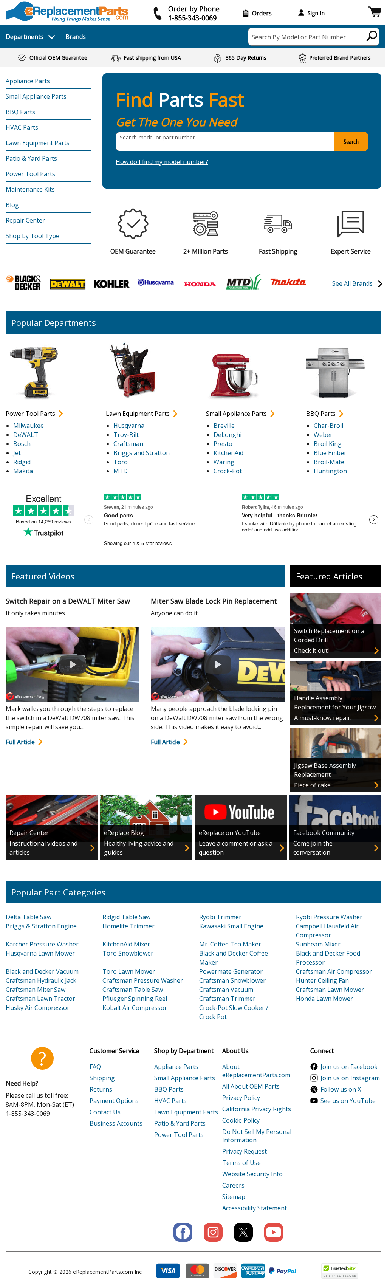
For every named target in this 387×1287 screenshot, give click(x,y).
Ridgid (22, 462)
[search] (372, 35)
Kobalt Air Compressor (134, 1008)
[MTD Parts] (244, 283)
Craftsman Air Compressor (334, 971)
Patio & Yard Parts (31, 158)
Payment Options (114, 1101)
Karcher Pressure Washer (42, 944)
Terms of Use (241, 1162)
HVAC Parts (22, 127)
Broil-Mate (329, 462)
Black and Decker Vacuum (42, 971)
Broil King (328, 444)
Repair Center (25, 220)
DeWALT (25, 435)
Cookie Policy (241, 1120)
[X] (243, 1232)
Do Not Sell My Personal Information (256, 1135)
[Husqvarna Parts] (156, 282)
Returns (101, 1089)
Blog (12, 205)
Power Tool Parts (30, 174)
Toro (120, 462)
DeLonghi (227, 435)
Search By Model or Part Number (299, 37)
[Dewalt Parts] (68, 283)
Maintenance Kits (30, 189)
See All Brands (352, 283)
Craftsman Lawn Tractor (40, 998)
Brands (75, 37)
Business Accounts (116, 1123)
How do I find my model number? (162, 162)
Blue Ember (330, 453)
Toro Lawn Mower (128, 971)
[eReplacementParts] (67, 11)
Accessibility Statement (254, 1208)
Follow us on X (340, 1089)
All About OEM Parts (251, 1086)
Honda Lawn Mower (324, 998)
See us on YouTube (348, 1101)
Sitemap (233, 1197)
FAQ (95, 1066)
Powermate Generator (231, 971)
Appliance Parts (28, 81)
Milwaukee (28, 425)
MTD (120, 471)
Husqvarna (128, 425)
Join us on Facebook (349, 1066)
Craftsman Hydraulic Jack (41, 980)
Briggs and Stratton (141, 453)
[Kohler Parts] (112, 283)
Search (351, 142)
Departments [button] (24, 37)
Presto (223, 444)
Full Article (20, 742)
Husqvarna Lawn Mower (40, 953)
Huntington (330, 471)
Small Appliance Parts (36, 96)
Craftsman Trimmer (227, 998)
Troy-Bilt (126, 435)
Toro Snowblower (127, 953)
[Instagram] (213, 1232)
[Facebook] (182, 1232)
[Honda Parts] (200, 283)
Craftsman (128, 444)
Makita (23, 471)
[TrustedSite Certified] (340, 1271)
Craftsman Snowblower (232, 980)
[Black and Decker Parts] (24, 282)
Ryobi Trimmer (220, 917)
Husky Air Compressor (38, 1008)
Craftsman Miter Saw (35, 989)
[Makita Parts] (288, 281)
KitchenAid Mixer (126, 944)
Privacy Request (244, 1151)
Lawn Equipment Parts (38, 143)
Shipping (102, 1078)
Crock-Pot (228, 471)
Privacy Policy (241, 1097)
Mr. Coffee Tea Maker (230, 944)
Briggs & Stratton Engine (41, 926)
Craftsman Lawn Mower (330, 989)
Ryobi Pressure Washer (329, 917)
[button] (374, 13)
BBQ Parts (20, 112)
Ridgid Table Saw (126, 917)
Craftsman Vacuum (226, 989)
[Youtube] (273, 1232)
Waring (224, 462)
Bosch (22, 444)
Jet (17, 453)
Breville (224, 425)
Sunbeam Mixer (318, 944)
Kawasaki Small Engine (231, 926)
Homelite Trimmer (128, 926)
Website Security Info (252, 1174)
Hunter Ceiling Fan (322, 980)
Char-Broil (328, 425)
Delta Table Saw (28, 917)
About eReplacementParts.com (256, 1070)
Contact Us (105, 1112)
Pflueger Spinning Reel (134, 998)
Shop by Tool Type (32, 236)
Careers (233, 1185)
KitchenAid (228, 453)
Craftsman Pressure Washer (142, 980)
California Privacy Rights (256, 1109)
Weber (323, 435)
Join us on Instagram (350, 1078)
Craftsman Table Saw (132, 989)
